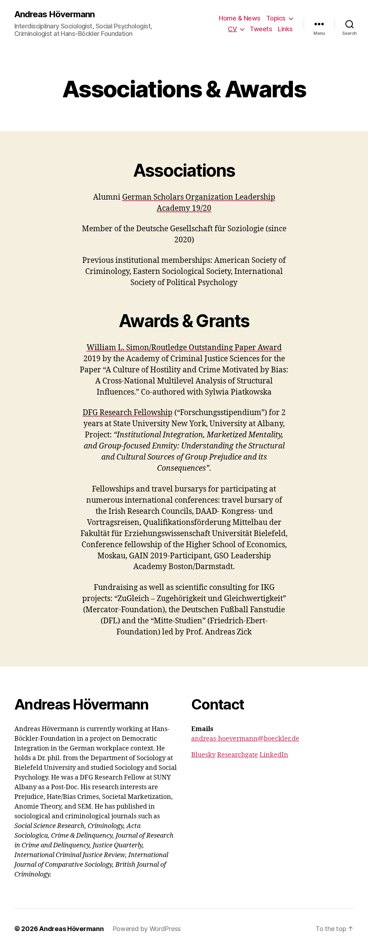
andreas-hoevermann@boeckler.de (245, 739)
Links (285, 29)
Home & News (240, 18)
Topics (276, 18)
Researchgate (237, 755)
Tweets (261, 29)
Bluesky (203, 755)
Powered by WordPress (146, 928)
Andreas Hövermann (54, 14)
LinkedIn (273, 755)
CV (232, 29)
